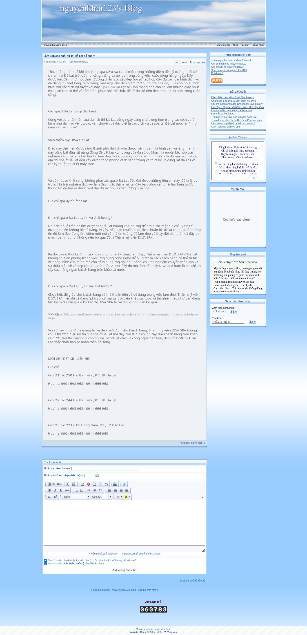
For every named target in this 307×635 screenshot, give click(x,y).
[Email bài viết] (176, 64)
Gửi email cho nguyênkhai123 (227, 66)
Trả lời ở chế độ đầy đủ (192, 580)
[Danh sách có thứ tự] (76, 490)
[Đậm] (49, 490)
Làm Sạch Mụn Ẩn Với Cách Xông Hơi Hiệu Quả (237, 107)
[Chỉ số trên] (55, 496)
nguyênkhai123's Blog (55, 45)
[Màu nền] (127, 496)
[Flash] (88, 484)
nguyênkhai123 (81, 62)
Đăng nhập (258, 45)
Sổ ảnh (245, 45)
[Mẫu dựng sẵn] (68, 484)
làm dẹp (201, 62)
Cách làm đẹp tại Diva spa (225, 126)
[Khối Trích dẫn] (100, 490)
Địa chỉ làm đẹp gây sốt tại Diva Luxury (232, 97)
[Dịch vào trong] (95, 490)
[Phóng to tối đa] (124, 484)
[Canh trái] (109, 490)
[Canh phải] (121, 490)
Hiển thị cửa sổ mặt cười (104, 553)
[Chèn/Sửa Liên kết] (115, 484)
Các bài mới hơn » (148, 589)
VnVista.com (170, 632)
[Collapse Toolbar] (202, 497)
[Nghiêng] (55, 490)
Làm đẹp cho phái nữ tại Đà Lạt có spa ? (233, 123)
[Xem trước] (74, 484)
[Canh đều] (127, 490)
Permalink (185, 442)
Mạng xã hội (223, 45)
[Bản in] (184, 64)
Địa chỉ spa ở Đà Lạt (222, 113)
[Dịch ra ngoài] (89, 490)
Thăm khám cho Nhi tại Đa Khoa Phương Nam (236, 120)
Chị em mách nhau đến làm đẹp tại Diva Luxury (237, 104)
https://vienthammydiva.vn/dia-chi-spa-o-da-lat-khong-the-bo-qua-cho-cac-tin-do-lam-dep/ (123, 316)
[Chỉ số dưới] (49, 496)
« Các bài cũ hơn (100, 589)
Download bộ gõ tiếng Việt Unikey (142, 553)
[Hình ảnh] (83, 484)
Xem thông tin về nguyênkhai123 (229, 70)
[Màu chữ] (119, 496)
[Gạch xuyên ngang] (67, 490)
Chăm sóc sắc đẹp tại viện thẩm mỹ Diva (233, 100)
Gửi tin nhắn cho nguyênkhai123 (229, 63)
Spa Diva (108, 87)
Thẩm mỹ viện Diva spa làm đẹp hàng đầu (234, 117)
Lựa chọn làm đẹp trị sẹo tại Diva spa (231, 110)
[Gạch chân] (61, 490)
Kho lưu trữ (217, 73)
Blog (235, 45)
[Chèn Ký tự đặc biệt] (106, 484)
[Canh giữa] (115, 490)
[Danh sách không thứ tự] (82, 490)
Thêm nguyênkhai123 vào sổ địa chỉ (231, 60)
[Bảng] (94, 484)
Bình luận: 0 (198, 442)
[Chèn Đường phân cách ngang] (100, 484)
